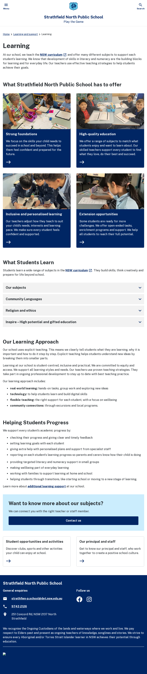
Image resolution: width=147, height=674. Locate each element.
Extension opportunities (98, 214)
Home (6, 34)
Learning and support (25, 34)
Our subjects (74, 287)
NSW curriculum (53, 54)
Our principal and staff (97, 541)
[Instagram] (90, 601)
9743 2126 (19, 606)
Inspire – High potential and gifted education (74, 322)
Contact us (73, 520)
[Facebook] (79, 601)
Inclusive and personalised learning (34, 214)
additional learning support (47, 486)
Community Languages (74, 299)
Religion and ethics (74, 310)
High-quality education (97, 134)
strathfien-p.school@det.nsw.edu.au (36, 598)
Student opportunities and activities (34, 541)
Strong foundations (21, 134)
